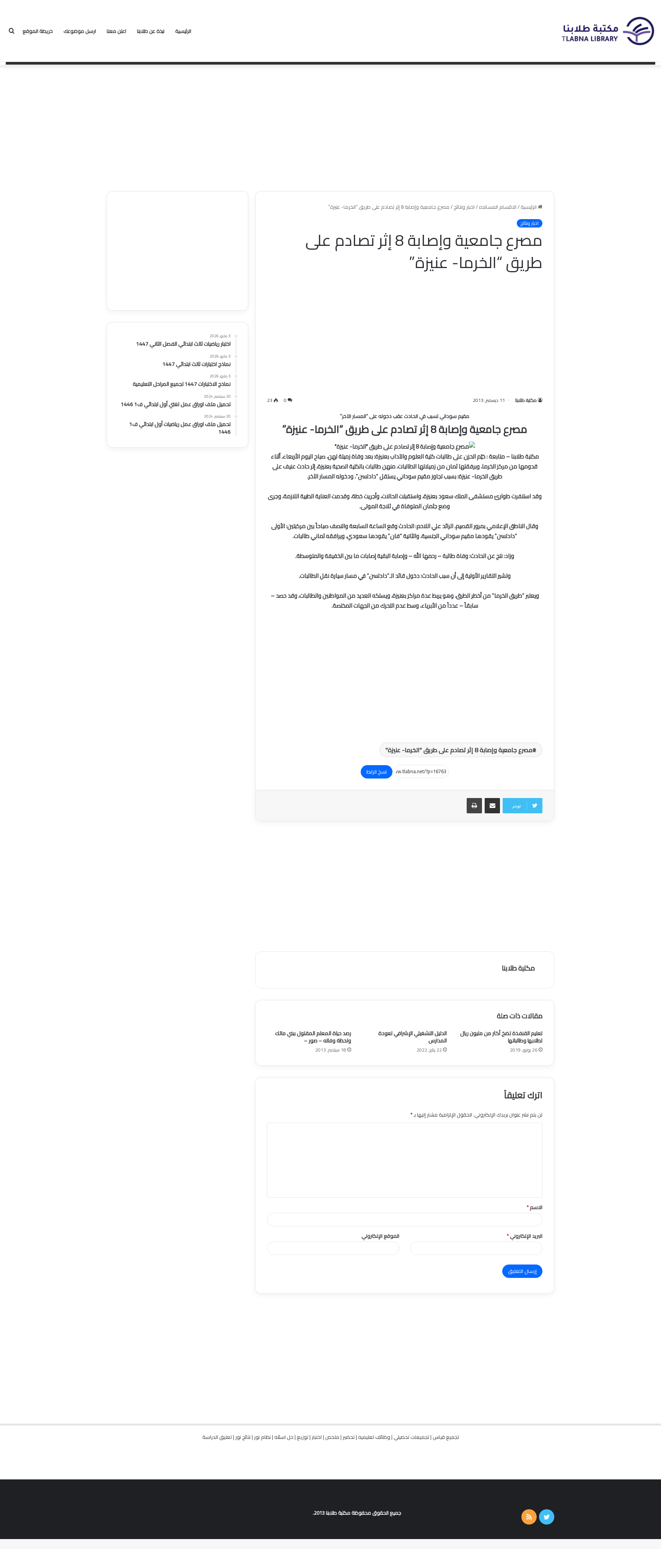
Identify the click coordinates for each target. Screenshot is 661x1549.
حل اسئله (283, 1437)
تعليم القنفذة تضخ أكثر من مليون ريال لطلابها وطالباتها (501, 1036)
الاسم (534, 1207)
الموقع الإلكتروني (380, 1235)
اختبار (317, 1437)
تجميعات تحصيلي (411, 1437)
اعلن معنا (116, 31)
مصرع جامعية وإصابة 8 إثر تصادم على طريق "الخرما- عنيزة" (459, 750)
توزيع (302, 1437)
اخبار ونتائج (464, 206)
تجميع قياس (446, 1437)
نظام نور (262, 1437)
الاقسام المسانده (497, 206)
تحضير (349, 1437)
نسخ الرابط (376, 771)
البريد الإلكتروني (524, 1235)
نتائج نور (243, 1437)
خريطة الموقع (38, 31)
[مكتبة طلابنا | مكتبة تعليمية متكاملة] (607, 31)
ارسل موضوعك (79, 31)
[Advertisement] (330, 126)
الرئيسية (183, 31)
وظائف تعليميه (374, 1437)
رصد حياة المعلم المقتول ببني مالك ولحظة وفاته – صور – (313, 1036)
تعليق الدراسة (217, 1437)
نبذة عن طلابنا (150, 31)
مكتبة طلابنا (526, 400)
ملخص (332, 1437)
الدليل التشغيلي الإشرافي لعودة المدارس (412, 1036)
